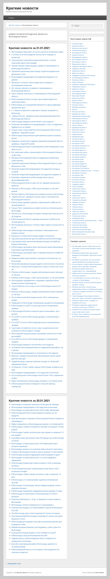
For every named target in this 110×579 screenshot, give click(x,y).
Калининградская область (80, 78)
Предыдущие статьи (13, 563)
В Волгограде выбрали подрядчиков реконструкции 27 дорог (35, 454)
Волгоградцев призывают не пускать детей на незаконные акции (37, 52)
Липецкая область (78, 105)
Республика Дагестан (79, 150)
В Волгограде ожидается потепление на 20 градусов (32, 344)
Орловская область (78, 130)
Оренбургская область (79, 127)
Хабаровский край (78, 218)
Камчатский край (77, 82)
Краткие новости (22, 8)
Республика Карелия (79, 157)
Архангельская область (80, 48)
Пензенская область (78, 132)
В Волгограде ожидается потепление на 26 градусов (32, 121)
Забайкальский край (78, 69)
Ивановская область (78, 71)
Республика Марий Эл (79, 164)
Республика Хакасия (79, 177)
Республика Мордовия (79, 166)
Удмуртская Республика (80, 214)
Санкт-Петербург (77, 186)
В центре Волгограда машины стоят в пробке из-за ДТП (33, 532)
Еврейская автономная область (82, 66)
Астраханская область (79, 50)
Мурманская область (79, 114)
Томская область (77, 207)
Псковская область (78, 139)
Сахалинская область (79, 191)
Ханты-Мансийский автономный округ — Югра (87, 220)
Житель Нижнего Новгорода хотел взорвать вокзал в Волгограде (37, 194)
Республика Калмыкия (79, 155)
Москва (74, 109)
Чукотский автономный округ (81, 229)
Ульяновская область (79, 216)
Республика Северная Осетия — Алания (85, 171)
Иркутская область (78, 73)
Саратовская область (79, 189)
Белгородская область (79, 53)
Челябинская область (79, 223)
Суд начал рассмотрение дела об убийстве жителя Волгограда (36, 238)
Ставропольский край (79, 200)
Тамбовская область (78, 202)
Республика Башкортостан (80, 146)
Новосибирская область (80, 123)
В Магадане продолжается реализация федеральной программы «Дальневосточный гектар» (87, 255)
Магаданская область (79, 107)
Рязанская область (78, 182)
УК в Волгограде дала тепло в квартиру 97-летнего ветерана (35, 513)
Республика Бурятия (79, 148)
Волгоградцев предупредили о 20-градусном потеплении (34, 407)
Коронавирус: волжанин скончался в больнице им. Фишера (35, 404)
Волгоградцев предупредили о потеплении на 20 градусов (34, 353)
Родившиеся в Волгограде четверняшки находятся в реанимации (37, 303)
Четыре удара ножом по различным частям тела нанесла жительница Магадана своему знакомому (86, 248)
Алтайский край (77, 44)
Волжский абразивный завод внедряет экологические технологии (37, 264)
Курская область (77, 100)
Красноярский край (78, 96)
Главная (11, 18)
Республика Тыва (77, 175)
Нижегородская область (80, 118)
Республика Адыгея (78, 141)
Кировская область (78, 89)
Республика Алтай (78, 143)
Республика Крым (78, 161)
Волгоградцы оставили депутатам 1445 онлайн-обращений (35, 410)
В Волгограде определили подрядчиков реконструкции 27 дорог (37, 491)
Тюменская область (78, 211)
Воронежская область (79, 64)
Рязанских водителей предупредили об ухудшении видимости (36, 174)
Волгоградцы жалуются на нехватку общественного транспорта (37, 449)
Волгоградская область (79, 59)
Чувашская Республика (79, 227)
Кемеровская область (79, 87)
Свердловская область (79, 193)
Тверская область (78, 204)
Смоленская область (79, 198)
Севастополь (76, 195)
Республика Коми (77, 159)
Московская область (79, 112)
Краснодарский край (78, 93)
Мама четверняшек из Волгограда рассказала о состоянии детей (37, 424)
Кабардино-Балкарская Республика (83, 75)
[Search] (72, 26)
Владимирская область (79, 57)
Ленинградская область (80, 103)
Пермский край (77, 134)
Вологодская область (79, 62)
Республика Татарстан (79, 173)
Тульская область (78, 209)
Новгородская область (79, 121)
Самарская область (78, 184)
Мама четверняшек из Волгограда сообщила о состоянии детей (36, 381)
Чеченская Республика (79, 225)
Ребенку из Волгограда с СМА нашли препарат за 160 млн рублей (37, 277)
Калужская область (78, 80)
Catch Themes (99, 573)
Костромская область (79, 91)
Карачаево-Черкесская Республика (83, 84)
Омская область (77, 125)
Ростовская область (78, 180)
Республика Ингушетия (79, 152)
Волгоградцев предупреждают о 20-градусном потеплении (34, 372)
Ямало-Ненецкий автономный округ (83, 232)
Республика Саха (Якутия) (80, 168)
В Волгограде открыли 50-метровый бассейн (29, 535)
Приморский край (77, 137)
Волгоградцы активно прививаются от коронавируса (32, 505)
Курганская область (78, 98)
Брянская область (78, 55)
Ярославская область (79, 234)
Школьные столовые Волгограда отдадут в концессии (32, 236)
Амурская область (78, 46)
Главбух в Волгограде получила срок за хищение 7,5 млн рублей (37, 452)
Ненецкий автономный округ (81, 116)
